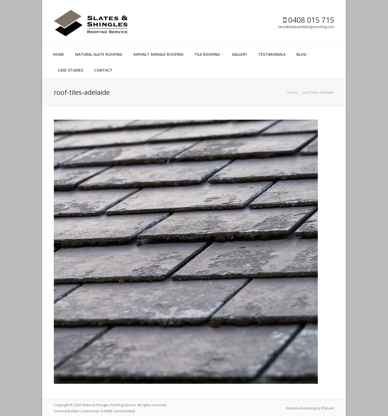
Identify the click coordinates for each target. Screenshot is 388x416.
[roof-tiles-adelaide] (194, 252)
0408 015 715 (310, 20)
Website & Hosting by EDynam (310, 408)
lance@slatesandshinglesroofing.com (306, 27)
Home (292, 92)
